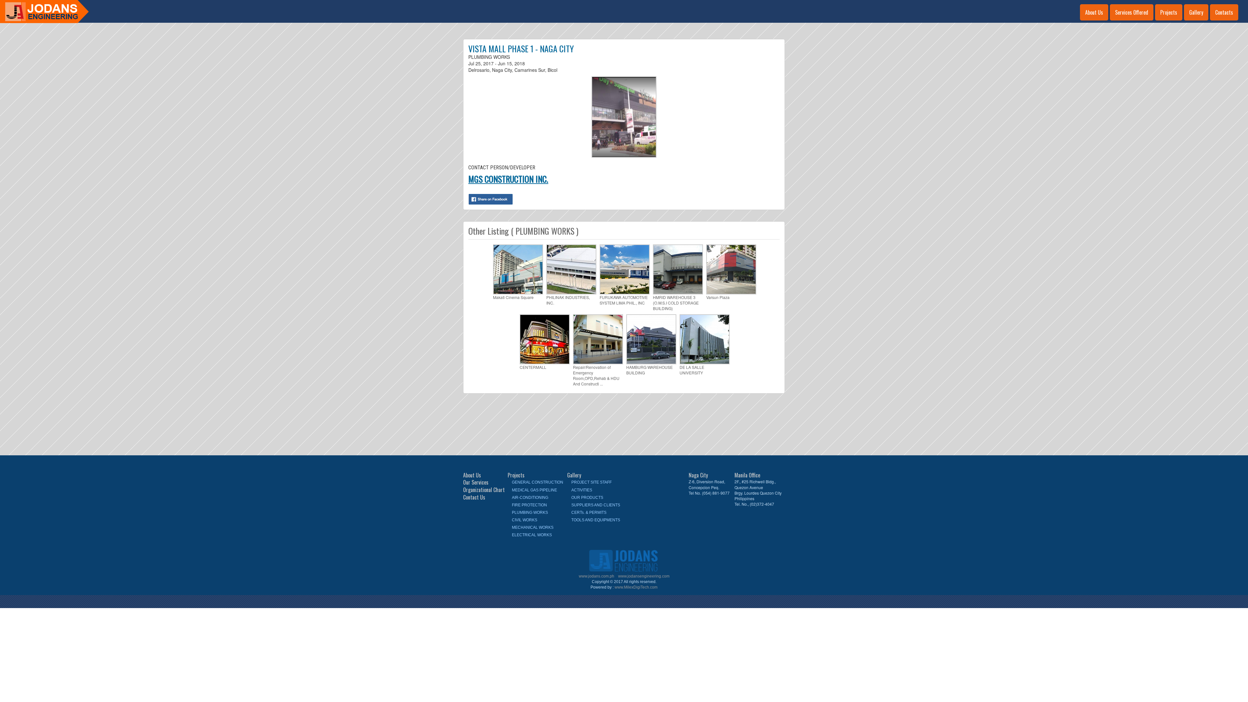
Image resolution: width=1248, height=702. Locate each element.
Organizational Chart (484, 490)
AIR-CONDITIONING (530, 497)
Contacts (1224, 12)
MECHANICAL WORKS (532, 527)
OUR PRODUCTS (587, 497)
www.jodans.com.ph (597, 576)
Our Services (475, 482)
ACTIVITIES (581, 490)
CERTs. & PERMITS (588, 512)
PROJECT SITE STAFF (591, 482)
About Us (1094, 12)
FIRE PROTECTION (529, 505)
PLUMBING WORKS (530, 512)
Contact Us (474, 497)
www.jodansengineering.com (644, 576)
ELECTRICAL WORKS (532, 535)
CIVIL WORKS (524, 520)
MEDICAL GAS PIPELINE (534, 490)
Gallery (1196, 12)
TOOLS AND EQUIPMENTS (595, 520)
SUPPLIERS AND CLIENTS (595, 505)
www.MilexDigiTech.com (636, 587)
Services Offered (1131, 12)
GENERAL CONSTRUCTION (537, 482)
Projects (1168, 12)
